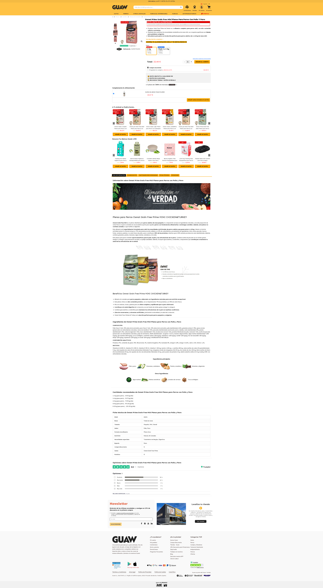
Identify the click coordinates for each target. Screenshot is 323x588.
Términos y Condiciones (119, 572)
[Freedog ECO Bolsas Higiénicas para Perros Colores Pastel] (120, 149)
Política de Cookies (160, 572)
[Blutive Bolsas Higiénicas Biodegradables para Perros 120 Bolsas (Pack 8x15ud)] (137, 149)
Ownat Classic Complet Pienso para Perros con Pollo (120, 128)
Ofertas (192, 554)
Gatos (192, 540)
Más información (119, 175)
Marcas (175, 13)
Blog (171, 554)
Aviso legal (132, 572)
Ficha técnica (164, 175)
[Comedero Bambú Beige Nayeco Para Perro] (153, 149)
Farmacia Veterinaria (196, 547)
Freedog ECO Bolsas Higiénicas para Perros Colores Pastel (120, 160)
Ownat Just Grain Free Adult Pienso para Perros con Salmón (186, 128)
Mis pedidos (153, 542)
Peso (148, 45)
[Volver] (112, 16)
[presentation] (114, 123)
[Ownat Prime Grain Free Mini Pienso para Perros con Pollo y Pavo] (115, 26)
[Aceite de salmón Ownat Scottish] (124, 94)
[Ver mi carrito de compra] (209, 7)
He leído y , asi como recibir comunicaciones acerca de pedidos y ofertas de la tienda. (125, 514)
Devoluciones (154, 549)
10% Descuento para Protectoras (180, 547)
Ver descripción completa (154, 39)
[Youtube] (148, 523)
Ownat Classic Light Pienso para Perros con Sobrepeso (153, 127)
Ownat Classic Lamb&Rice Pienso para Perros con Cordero (170, 128)
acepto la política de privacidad (125, 513)
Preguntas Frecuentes (156, 552)
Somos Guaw (174, 540)
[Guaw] (120, 7)
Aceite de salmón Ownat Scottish (155, 92)
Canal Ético (172, 572)
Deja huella (173, 549)
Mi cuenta (153, 540)
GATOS (116, 13)
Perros (192, 542)
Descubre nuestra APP (176, 556)
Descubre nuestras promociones (202, 58)
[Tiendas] (194, 8)
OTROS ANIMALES (139, 13)
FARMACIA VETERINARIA (158, 13)
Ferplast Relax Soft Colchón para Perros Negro (202, 159)
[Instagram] (145, 523)
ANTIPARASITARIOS (189, 13)
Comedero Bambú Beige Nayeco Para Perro (153, 159)
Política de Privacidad (145, 572)
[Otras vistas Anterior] (113, 22)
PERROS (126, 13)
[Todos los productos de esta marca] (119, 49)
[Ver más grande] (141, 42)
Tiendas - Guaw (174, 545)
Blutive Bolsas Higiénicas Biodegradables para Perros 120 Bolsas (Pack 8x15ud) (136, 160)
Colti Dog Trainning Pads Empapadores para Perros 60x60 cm (186, 160)
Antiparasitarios (195, 549)
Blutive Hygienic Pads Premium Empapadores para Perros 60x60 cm (169, 160)
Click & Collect (174, 558)
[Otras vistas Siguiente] (115, 43)
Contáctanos (153, 545)
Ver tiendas (200, 521)
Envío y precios (154, 547)
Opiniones (175, 175)
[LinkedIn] (151, 523)
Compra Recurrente (176, 542)
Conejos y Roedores (196, 545)
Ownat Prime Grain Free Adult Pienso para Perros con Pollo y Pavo (202, 128)
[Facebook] (141, 523)
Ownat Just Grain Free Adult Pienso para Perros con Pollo (137, 128)
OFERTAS (206, 13)
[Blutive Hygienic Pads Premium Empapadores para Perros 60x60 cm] (170, 149)
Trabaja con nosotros (176, 552)
